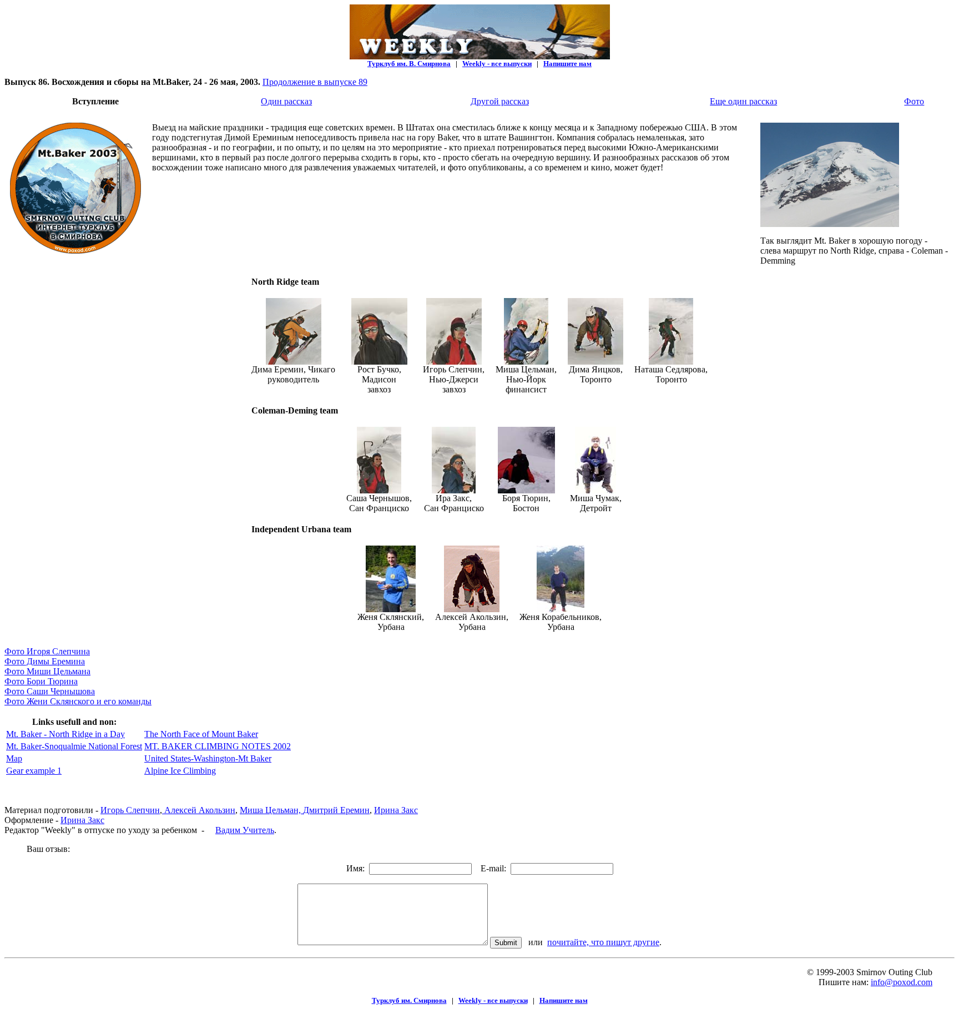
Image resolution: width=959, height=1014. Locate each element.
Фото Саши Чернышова (49, 691)
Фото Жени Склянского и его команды (78, 701)
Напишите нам (567, 63)
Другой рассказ (500, 101)
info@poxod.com (901, 982)
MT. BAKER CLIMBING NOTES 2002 (217, 746)
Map (14, 758)
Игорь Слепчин (130, 810)
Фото (914, 101)
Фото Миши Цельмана (47, 671)
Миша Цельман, (271, 810)
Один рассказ (286, 101)
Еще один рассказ (743, 101)
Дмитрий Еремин (336, 810)
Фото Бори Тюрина (41, 681)
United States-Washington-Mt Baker (207, 758)
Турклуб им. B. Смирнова (409, 63)
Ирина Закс (396, 810)
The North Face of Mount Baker (201, 734)
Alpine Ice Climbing (180, 770)
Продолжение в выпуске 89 (315, 82)
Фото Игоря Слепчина (47, 651)
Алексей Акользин (198, 810)
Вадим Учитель (244, 830)
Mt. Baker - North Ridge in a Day (65, 734)
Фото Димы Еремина (44, 661)
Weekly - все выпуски (497, 63)
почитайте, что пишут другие (603, 942)
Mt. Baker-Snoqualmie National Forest (74, 746)
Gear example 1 (34, 770)
